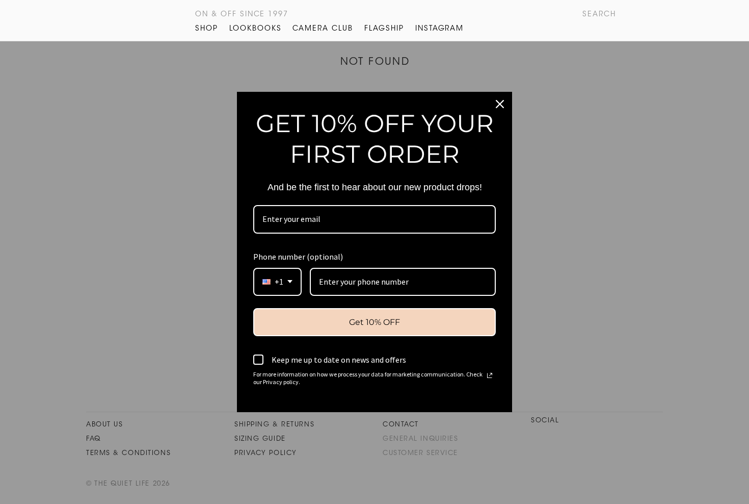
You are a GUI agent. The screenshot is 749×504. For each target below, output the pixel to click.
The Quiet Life (147, 20)
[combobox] (277, 282)
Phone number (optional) (298, 256)
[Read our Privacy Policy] (490, 375)
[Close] (500, 104)
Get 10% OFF (374, 322)
